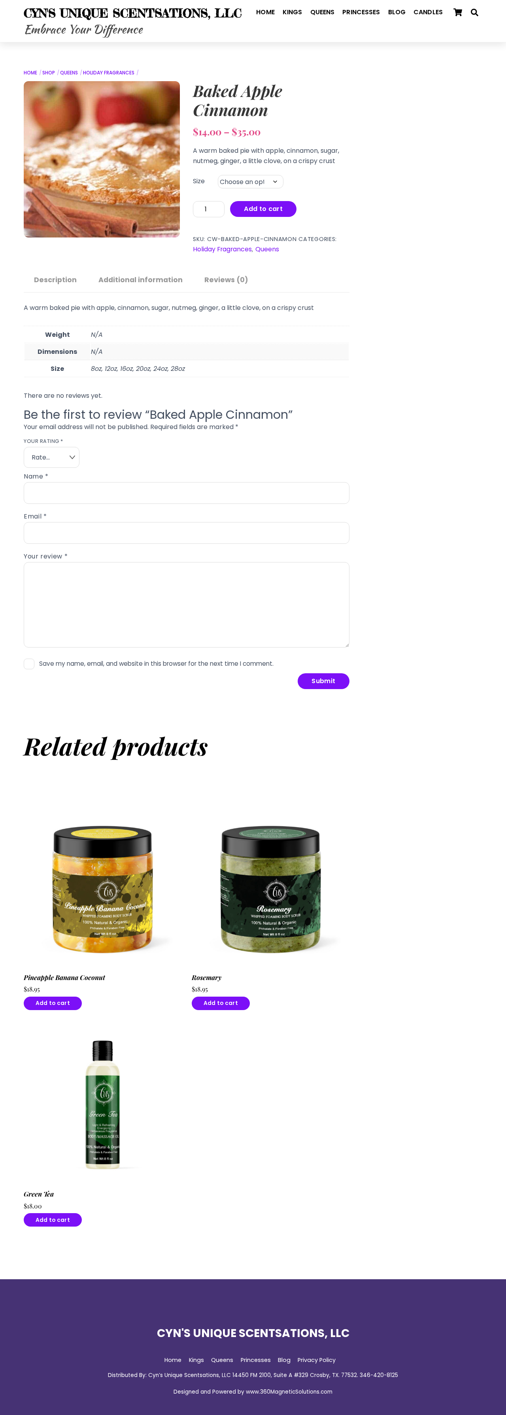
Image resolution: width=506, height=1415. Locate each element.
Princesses (361, 12)
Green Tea (39, 1194)
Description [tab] (55, 280)
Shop (48, 72)
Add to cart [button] (53, 1003)
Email (35, 516)
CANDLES (428, 12)
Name (36, 476)
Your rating (43, 441)
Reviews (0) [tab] (226, 280)
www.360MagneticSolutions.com (289, 1392)
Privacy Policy (317, 1360)
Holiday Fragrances (108, 72)
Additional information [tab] (140, 280)
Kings (292, 12)
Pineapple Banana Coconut (64, 977)
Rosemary (206, 977)
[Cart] (458, 12)
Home (265, 12)
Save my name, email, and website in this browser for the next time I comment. (156, 663)
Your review (46, 556)
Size (199, 181)
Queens (322, 12)
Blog (397, 12)
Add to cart (263, 208)
